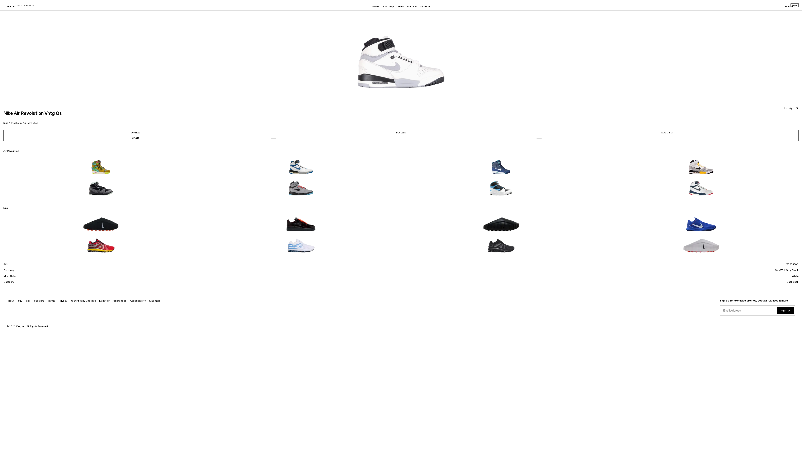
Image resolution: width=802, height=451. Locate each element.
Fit (797, 108)
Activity (788, 108)
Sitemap (154, 301)
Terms (51, 301)
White (795, 276)
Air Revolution (30, 123)
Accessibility (138, 301)
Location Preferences (113, 301)
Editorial (412, 6)
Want (795, 5)
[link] (100, 167)
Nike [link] (5, 208)
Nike (5, 123)
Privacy (63, 301)
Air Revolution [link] (11, 151)
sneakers (15, 123)
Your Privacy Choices (83, 301)
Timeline (425, 6)
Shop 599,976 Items (393, 6)
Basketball (792, 282)
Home (375, 6)
